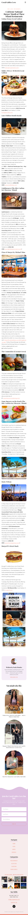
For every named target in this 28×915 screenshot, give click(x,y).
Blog (14, 846)
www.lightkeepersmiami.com (13, 249)
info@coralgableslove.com (14, 899)
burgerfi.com (9, 590)
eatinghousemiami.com (12, 67)
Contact (14, 852)
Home (14, 843)
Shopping (14, 866)
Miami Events (14, 869)
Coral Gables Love (9, 2)
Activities (14, 863)
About (14, 849)
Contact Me (14, 902)
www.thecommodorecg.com (11, 398)
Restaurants (17, 9)
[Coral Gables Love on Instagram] (14, 906)
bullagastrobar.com (7, 112)
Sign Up (14, 824)
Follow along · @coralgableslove (14, 874)
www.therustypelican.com (12, 543)
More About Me (14, 677)
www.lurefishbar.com (11, 185)
